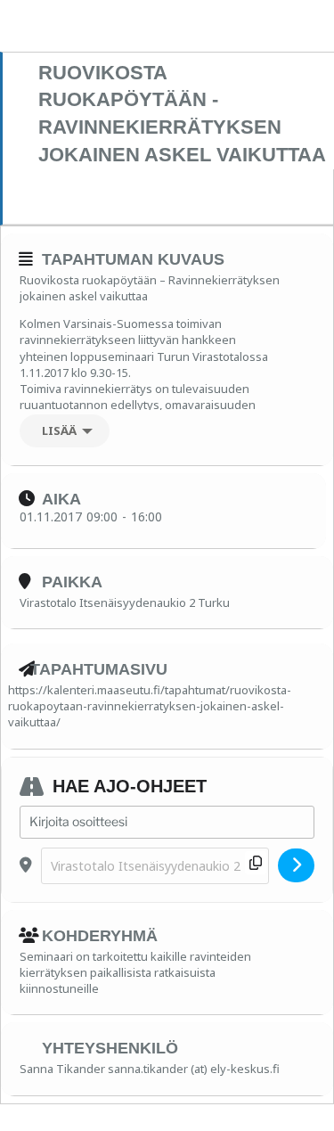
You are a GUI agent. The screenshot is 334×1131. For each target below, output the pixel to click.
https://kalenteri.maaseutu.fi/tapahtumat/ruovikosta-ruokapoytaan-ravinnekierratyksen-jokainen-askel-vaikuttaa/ (149, 706)
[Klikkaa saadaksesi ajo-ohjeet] (296, 865)
